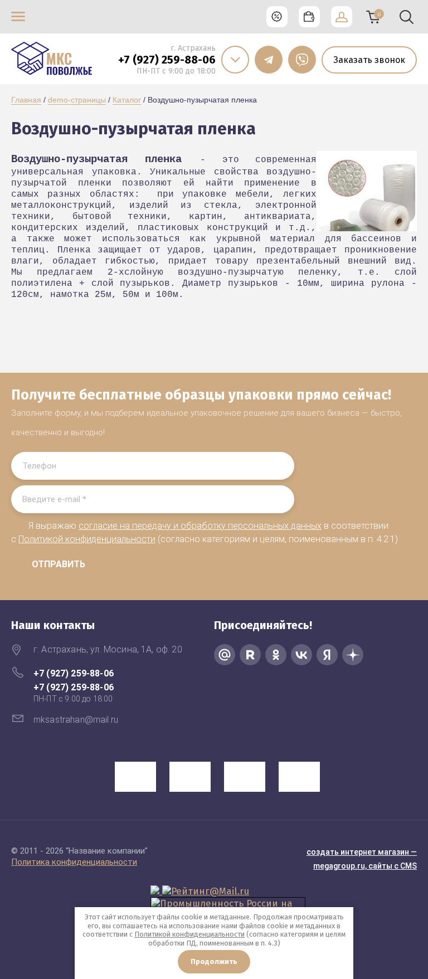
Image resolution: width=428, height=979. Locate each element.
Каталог (127, 99)
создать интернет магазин (358, 852)
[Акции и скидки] (277, 16)
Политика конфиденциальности (74, 862)
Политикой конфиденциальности (86, 539)
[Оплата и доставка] (309, 16)
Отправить (58, 564)
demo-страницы (77, 99)
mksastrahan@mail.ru (75, 719)
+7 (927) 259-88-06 (167, 59)
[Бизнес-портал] (156, 891)
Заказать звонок (369, 60)
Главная (26, 99)
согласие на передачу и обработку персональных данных (200, 525)
